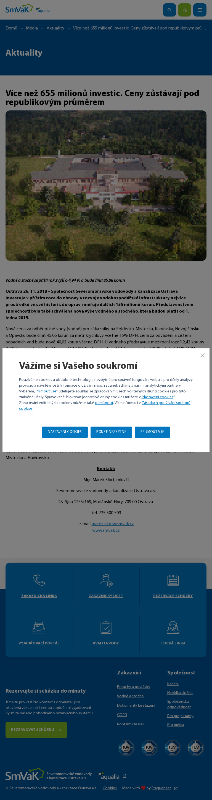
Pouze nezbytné (111, 432)
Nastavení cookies (157, 397)
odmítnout (104, 403)
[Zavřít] (202, 355)
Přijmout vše (46, 391)
